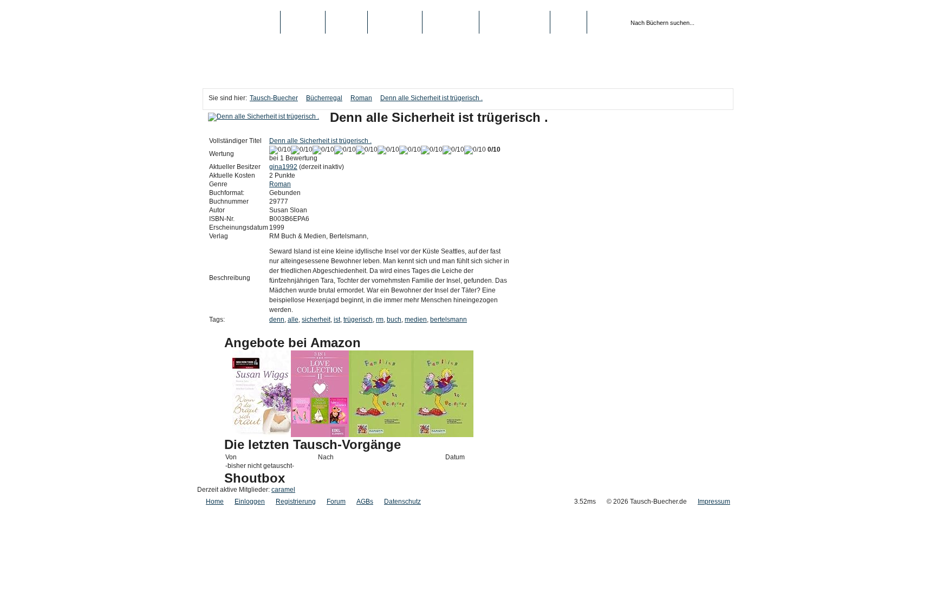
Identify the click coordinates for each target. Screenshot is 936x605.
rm (380, 319)
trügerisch (358, 319)
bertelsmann (448, 319)
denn (276, 319)
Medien (346, 22)
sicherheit (316, 319)
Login (568, 22)
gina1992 (283, 167)
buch (394, 319)
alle (293, 319)
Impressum (714, 501)
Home (215, 501)
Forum (336, 501)
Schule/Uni (451, 22)
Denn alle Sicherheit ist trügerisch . (431, 98)
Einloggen (250, 501)
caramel (283, 489)
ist (337, 319)
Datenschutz (402, 501)
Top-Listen (395, 22)
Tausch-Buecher (241, 22)
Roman (361, 98)
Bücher (303, 22)
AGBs (364, 501)
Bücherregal (324, 98)
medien (416, 319)
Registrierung (514, 22)
